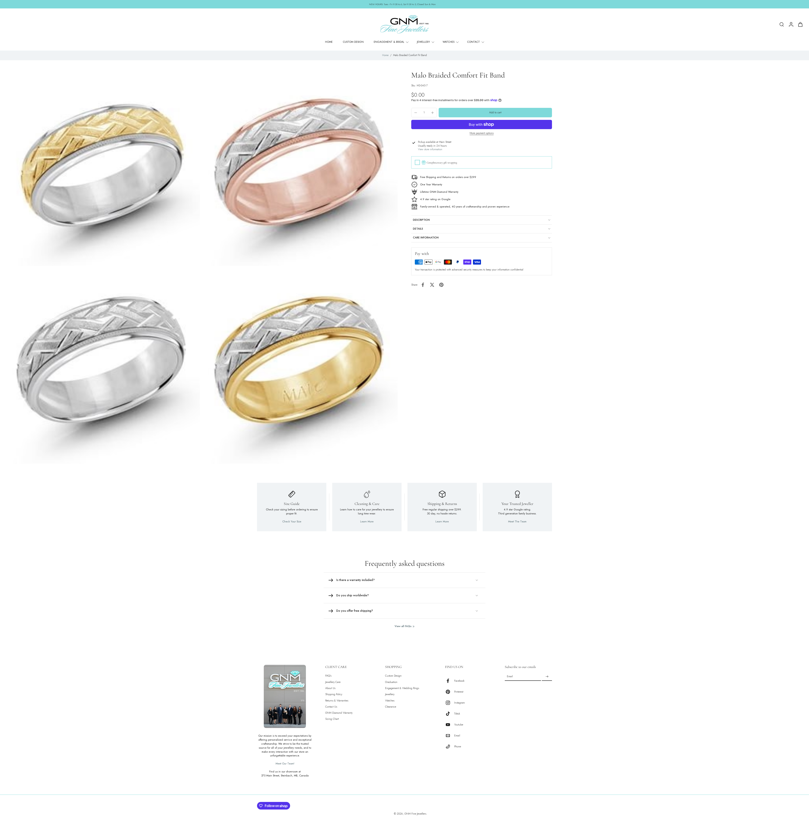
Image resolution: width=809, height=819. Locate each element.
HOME (329, 42)
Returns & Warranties (336, 700)
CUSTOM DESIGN (353, 42)
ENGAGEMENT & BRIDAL (389, 42)
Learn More (367, 521)
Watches (389, 700)
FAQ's (328, 676)
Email (457, 735)
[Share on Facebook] (422, 284)
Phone (457, 746)
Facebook (459, 681)
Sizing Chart (332, 719)
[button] (495, 112)
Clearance (390, 707)
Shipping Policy (333, 694)
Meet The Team (517, 521)
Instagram (459, 703)
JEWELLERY (423, 42)
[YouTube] (449, 724)
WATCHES (448, 42)
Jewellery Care (332, 682)
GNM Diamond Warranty (338, 713)
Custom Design (393, 676)
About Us (330, 688)
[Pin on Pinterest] (441, 284)
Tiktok (457, 714)
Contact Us (331, 707)
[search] (781, 24)
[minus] (415, 112)
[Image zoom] (102, 168)
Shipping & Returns (442, 503)
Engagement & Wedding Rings (402, 688)
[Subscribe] (547, 676)
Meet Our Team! (285, 763)
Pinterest (458, 692)
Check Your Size (291, 521)
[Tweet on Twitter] (432, 284)
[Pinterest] (449, 691)
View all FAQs (403, 626)
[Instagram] (449, 702)
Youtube (458, 725)
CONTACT (473, 42)
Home (385, 55)
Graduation (391, 682)
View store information (430, 149)
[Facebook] (449, 680)
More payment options (482, 133)
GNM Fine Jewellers (415, 814)
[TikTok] (449, 713)
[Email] (449, 735)
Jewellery (389, 694)
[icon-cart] (800, 24)
